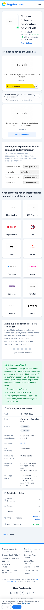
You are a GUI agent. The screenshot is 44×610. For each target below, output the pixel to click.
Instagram (25, 430)
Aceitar (16, 607)
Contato (27, 574)
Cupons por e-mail (31, 567)
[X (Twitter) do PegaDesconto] (27, 593)
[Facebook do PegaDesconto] (16, 593)
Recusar (6, 607)
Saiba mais (26, 603)
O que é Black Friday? (11, 555)
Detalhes (21, 81)
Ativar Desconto (22, 135)
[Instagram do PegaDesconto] (22, 593)
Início (4, 535)
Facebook (25, 427)
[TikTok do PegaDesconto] (33, 593)
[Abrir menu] (39, 4)
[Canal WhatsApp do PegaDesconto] (11, 593)
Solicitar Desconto (31, 570)
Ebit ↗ (23, 443)
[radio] (14, 348)
